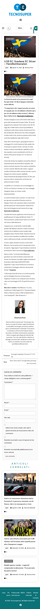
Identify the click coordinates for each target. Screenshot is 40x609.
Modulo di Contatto (36, 595)
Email (6, 410)
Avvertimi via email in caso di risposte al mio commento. (19, 441)
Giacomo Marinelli (29, 508)
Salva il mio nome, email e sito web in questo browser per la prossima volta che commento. (20, 430)
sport (6, 67)
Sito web (7, 417)
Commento (8, 382)
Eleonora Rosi (29, 67)
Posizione (12, 270)
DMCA (23, 593)
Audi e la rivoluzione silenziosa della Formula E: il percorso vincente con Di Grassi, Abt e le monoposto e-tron (19, 501)
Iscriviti (35, 29)
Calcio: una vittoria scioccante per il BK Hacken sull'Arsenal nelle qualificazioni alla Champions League (19, 541)
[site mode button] (8, 28)
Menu (20, 28)
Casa (3, 593)
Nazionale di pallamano (25, 116)
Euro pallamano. (29, 250)
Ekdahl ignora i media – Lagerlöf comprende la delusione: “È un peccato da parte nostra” (19, 568)
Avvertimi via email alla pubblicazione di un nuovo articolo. (18, 451)
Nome (6, 403)
